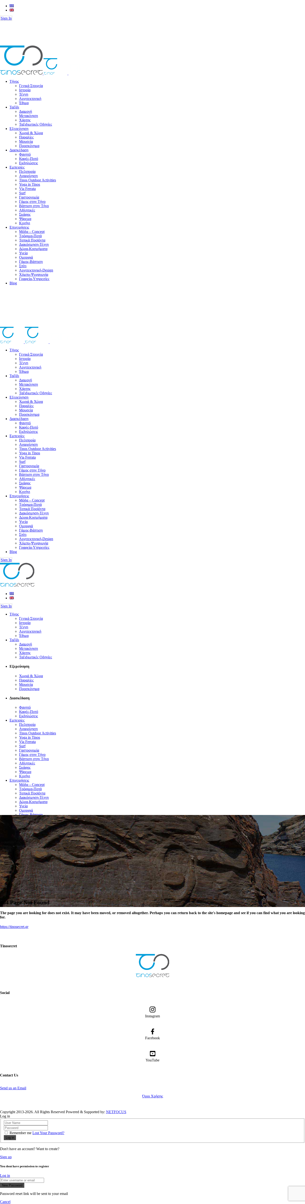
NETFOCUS (116, 1112)
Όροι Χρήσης (152, 1096)
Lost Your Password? (48, 1133)
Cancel (5, 1202)
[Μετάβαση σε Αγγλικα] (12, 10)
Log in (5, 1175)
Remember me (20, 1133)
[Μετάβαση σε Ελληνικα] (12, 6)
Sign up (6, 1157)
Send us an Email (13, 1088)
